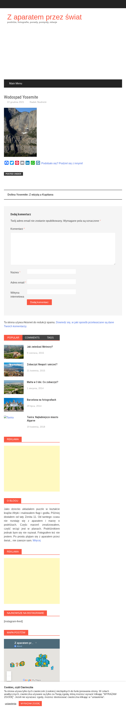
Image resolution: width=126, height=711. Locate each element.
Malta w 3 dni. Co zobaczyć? (42, 382)
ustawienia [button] (10, 703)
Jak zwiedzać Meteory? (40, 346)
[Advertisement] (63, 55)
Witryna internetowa (17, 294)
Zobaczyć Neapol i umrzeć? (42, 364)
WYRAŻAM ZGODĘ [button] (30, 703)
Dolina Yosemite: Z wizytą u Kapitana (30, 194)
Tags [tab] (50, 337)
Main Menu (15, 83)
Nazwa (15, 272)
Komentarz (17, 228)
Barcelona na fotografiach (41, 399)
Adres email (18, 282)
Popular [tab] (13, 337)
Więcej (37, 540)
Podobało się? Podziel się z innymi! (62, 163)
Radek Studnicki (38, 102)
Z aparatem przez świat (44, 17)
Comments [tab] (32, 337)
